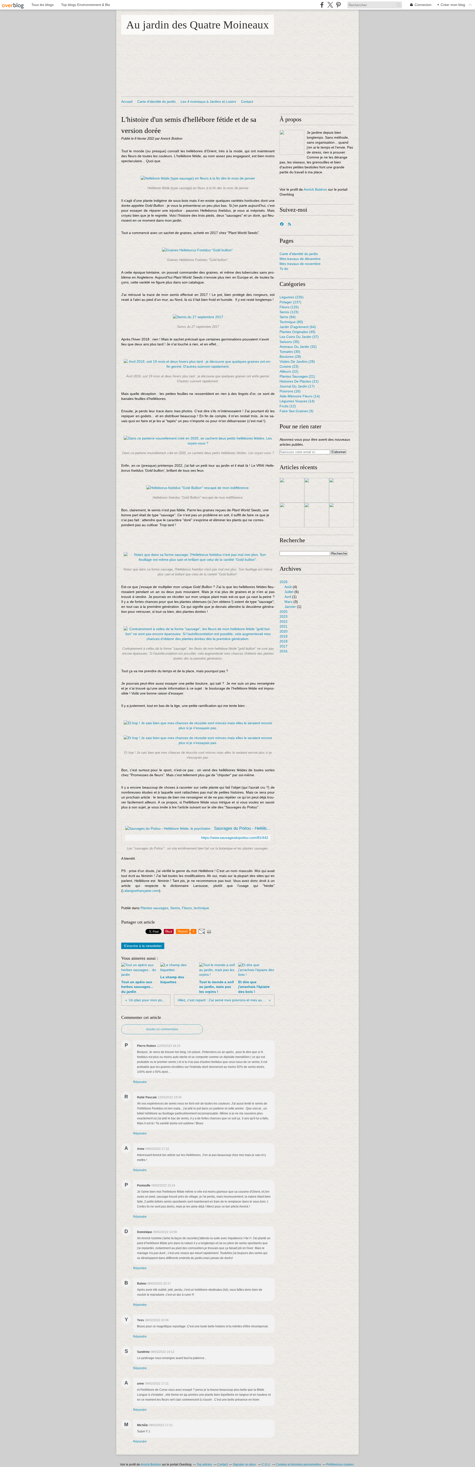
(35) (289, 342)
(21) (297, 376)
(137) (290, 302)
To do (284, 269)
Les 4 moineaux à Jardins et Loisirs (208, 101)
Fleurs (187, 908)
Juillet (289, 592)
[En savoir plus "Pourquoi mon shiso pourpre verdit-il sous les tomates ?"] (292, 515)
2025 (283, 612)
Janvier (290, 607)
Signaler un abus (245, 1464)
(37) (299, 337)
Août (288, 587)
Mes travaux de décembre (300, 259)
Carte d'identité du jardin (156, 101)
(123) (289, 312)
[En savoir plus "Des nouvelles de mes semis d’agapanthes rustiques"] (316, 515)
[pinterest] (338, 5)
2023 (283, 616)
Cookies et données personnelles (298, 1464)
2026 (283, 582)
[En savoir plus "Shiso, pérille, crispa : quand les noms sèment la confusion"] (341, 490)
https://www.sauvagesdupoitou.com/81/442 (234, 838)
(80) (291, 322)
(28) (290, 357)
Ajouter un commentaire (162, 1029)
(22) (289, 371)
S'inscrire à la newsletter (143, 946)
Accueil (126, 101)
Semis (175, 908)
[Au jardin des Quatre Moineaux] (292, 142)
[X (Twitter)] (330, 5)
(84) (288, 317)
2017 (283, 646)
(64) (298, 327)
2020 (283, 631)
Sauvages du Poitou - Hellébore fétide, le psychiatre (242, 828)
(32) (298, 347)
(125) (289, 307)
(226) (292, 297)
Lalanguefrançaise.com (140, 891)
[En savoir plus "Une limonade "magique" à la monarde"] (341, 515)
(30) (290, 352)
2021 (283, 626)
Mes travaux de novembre (300, 264)
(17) (297, 386)
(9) (296, 411)
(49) (297, 332)
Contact (247, 101)
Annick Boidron (315, 189)
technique (201, 908)
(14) (300, 396)
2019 (283, 636)
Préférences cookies (340, 1464)
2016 (283, 651)
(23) (289, 366)
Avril (288, 597)
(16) (290, 391)
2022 (283, 621)
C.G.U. (266, 1464)
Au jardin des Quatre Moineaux (197, 25)
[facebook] (322, 5)
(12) (288, 406)
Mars (288, 602)
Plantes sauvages (154, 908)
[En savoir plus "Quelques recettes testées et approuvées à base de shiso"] (316, 490)
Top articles (204, 1464)
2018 (283, 641)
